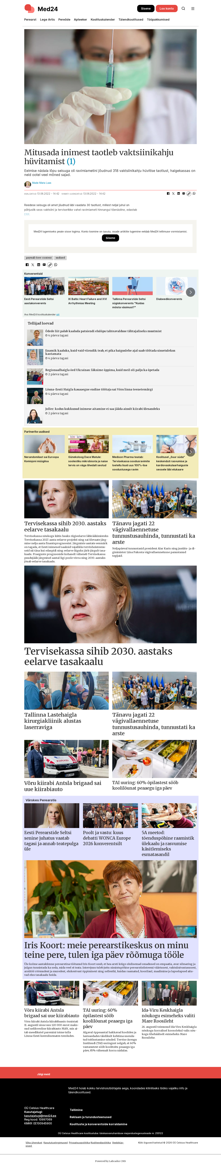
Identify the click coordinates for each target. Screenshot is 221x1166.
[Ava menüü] (193, 8)
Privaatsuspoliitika (79, 1142)
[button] (30, 292)
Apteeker (80, 19)
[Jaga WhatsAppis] (194, 193)
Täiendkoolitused (130, 19)
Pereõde (64, 19)
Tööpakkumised (158, 19)
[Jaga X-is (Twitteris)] (173, 193)
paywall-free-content (39, 257)
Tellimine (76, 1110)
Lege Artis (47, 19)
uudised (60, 257)
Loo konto (167, 8)
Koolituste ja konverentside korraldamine (98, 1124)
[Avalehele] (80, 8)
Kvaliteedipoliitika (101, 1142)
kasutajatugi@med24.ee (40, 1115)
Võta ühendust (34, 1142)
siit (57, 314)
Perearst (30, 19)
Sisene (146, 8)
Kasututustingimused (56, 1142)
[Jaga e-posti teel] (183, 193)
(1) (71, 161)
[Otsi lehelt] (183, 8)
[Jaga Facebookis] (168, 193)
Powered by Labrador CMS (110, 1161)
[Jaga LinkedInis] (178, 193)
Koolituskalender (103, 19)
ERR (26, 214)
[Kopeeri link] (188, 193)
